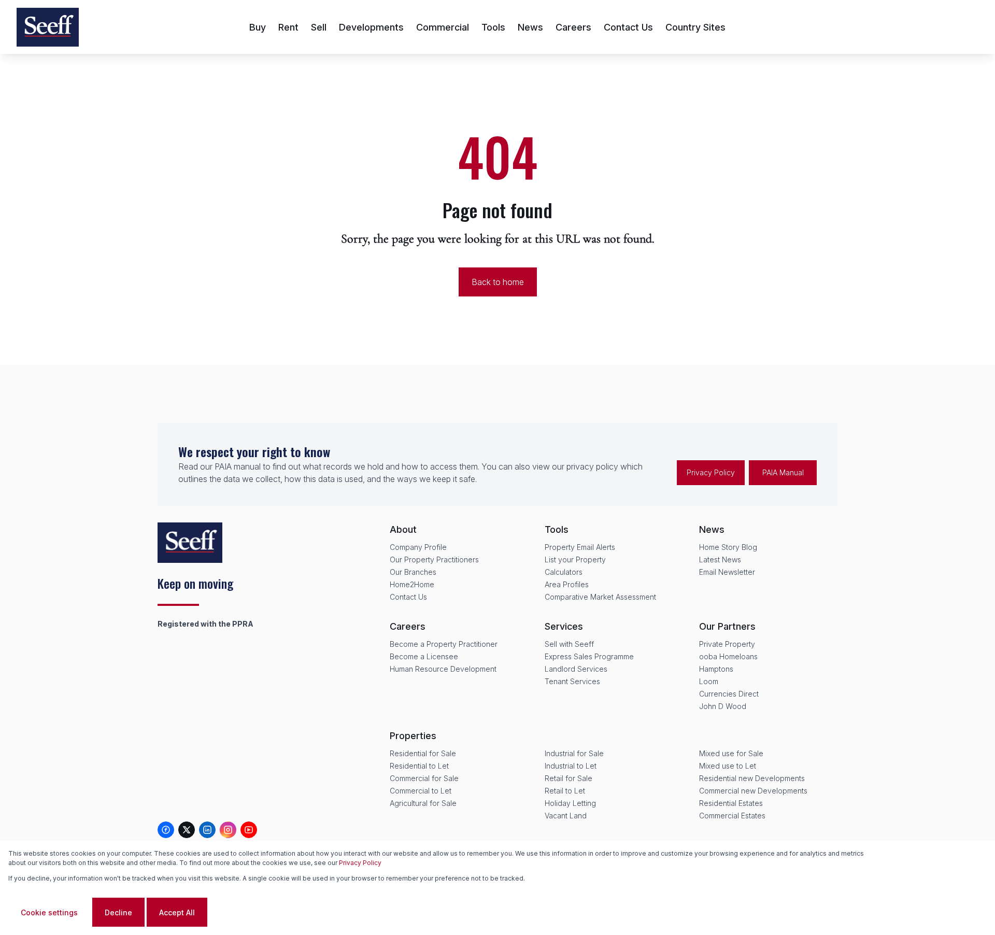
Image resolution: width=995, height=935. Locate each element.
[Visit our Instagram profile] (228, 829)
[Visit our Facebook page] (166, 829)
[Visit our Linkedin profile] (207, 829)
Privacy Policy (711, 472)
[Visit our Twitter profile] (186, 829)
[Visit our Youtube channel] (248, 829)
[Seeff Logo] (48, 27)
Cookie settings (49, 912)
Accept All (177, 912)
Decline (118, 912)
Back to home (498, 282)
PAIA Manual (783, 472)
